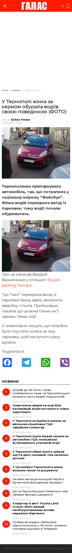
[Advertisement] (36, 51)
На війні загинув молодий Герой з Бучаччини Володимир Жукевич (38, 480)
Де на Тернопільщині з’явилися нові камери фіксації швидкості (40, 492)
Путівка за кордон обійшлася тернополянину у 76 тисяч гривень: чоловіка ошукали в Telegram (40, 525)
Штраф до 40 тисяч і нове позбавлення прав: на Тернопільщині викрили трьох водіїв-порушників (41, 393)
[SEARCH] (62, 6)
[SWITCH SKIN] (68, 6)
